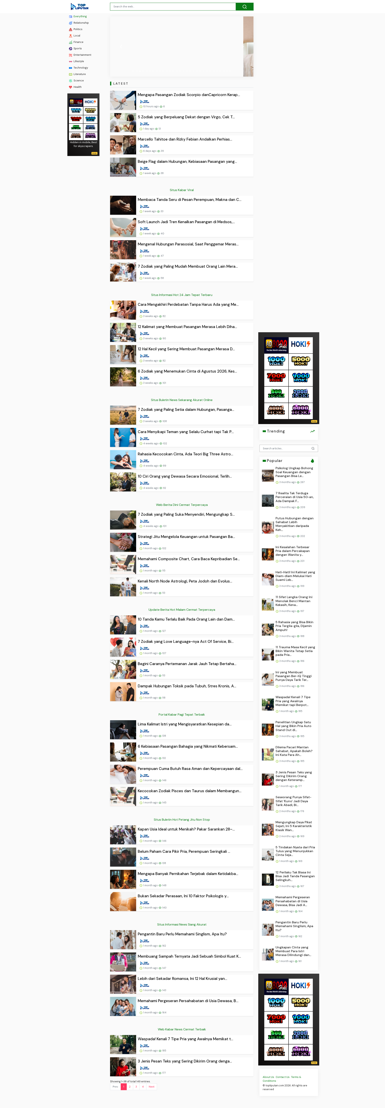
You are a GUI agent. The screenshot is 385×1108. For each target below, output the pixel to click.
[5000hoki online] (90, 110)
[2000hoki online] (90, 127)
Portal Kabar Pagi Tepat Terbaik (182, 714)
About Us (268, 1077)
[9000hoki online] (90, 119)
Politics (77, 29)
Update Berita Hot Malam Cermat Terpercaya (182, 610)
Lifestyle (78, 61)
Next (151, 1086)
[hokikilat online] (90, 102)
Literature (79, 74)
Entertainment (82, 55)
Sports (77, 48)
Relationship (81, 22)
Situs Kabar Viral (182, 190)
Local (76, 35)
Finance (78, 42)
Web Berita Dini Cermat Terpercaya (182, 505)
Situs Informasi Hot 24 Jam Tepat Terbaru (181, 295)
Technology (80, 67)
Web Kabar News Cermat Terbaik (182, 1029)
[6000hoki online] (90, 136)
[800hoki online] (76, 127)
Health (77, 87)
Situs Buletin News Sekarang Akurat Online (182, 400)
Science (78, 80)
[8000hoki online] (76, 102)
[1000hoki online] (76, 110)
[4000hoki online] (76, 136)
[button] (121, 46)
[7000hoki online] (76, 119)
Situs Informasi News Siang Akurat (182, 924)
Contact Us (283, 1077)
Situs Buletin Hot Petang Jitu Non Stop (182, 819)
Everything (80, 16)
